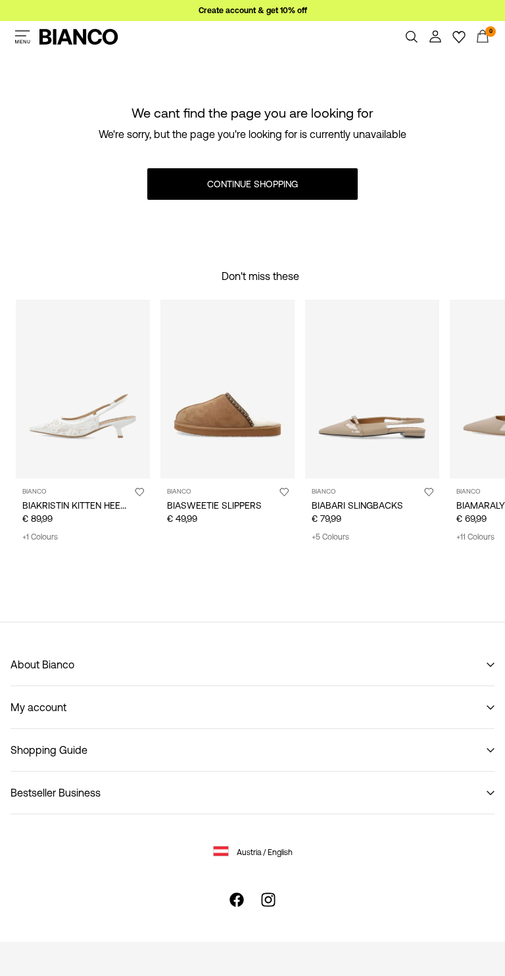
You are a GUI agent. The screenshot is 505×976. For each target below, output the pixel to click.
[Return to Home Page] (78, 37)
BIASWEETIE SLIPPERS (214, 505)
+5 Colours (330, 537)
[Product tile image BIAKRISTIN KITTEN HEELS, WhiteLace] (83, 389)
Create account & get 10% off (253, 10)
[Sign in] (435, 37)
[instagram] (268, 899)
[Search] (411, 37)
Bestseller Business (56, 793)
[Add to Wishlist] (139, 492)
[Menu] (22, 37)
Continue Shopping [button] (252, 184)
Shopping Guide (49, 750)
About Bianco (42, 664)
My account (38, 707)
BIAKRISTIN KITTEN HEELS (76, 505)
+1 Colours (40, 537)
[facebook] (236, 899)
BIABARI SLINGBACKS (357, 505)
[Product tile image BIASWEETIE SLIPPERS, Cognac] (227, 389)
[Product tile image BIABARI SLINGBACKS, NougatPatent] (372, 389)
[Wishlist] (459, 37)
